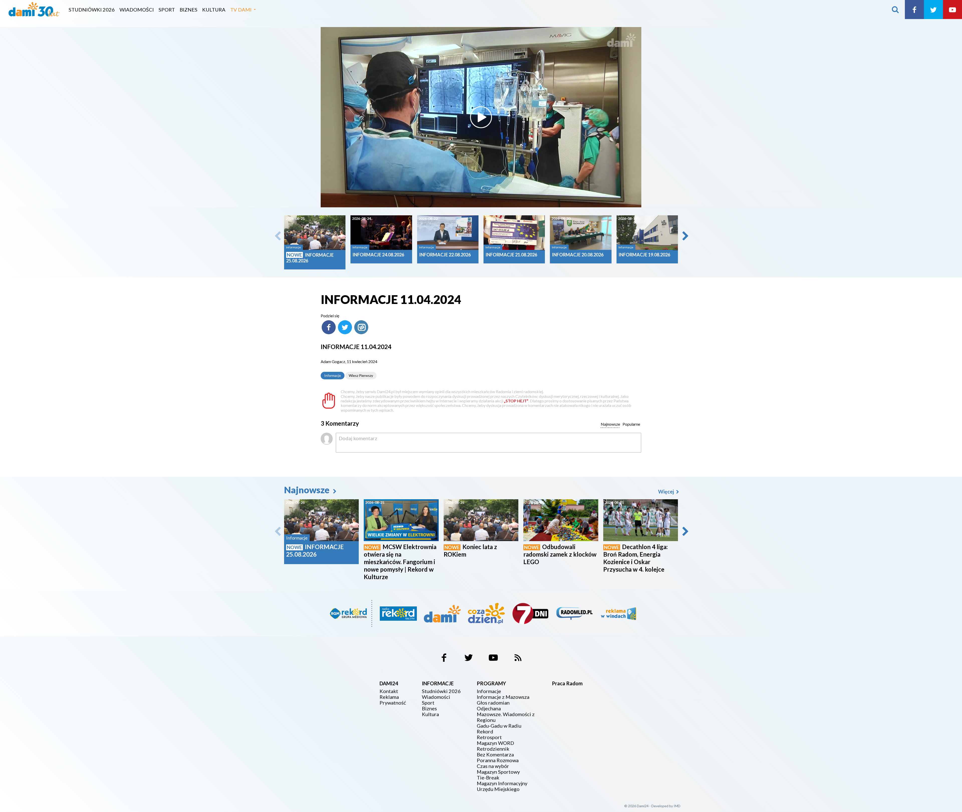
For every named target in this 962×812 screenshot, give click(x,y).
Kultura (213, 10)
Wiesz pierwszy (361, 375)
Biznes (188, 10)
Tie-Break (488, 777)
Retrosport (489, 737)
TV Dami (241, 10)
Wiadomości (136, 10)
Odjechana (489, 708)
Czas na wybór (493, 766)
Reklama (389, 697)
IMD (677, 806)
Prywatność (393, 703)
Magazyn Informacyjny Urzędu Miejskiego (502, 786)
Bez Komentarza (495, 754)
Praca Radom (567, 683)
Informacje (332, 375)
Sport (167, 10)
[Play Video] (481, 117)
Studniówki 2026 (92, 10)
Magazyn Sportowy (498, 772)
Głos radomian (493, 703)
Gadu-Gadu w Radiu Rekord (499, 728)
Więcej (666, 492)
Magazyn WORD (495, 743)
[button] (684, 235)
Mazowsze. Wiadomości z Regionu (506, 717)
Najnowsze (307, 489)
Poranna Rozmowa (498, 760)
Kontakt (389, 691)
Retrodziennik (493, 749)
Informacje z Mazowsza (503, 697)
